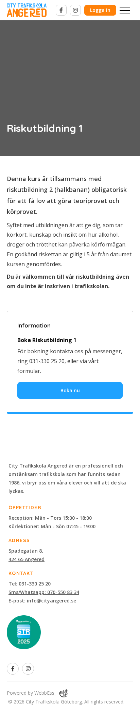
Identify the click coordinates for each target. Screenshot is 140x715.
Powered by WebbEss (31, 693)
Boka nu (70, 390)
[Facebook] (61, 10)
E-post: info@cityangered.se (42, 600)
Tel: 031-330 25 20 (29, 583)
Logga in (100, 10)
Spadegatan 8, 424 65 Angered (26, 555)
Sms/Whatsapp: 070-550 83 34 (43, 592)
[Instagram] (75, 10)
